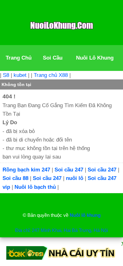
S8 (6, 75)
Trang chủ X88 (51, 75)
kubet (20, 75)
